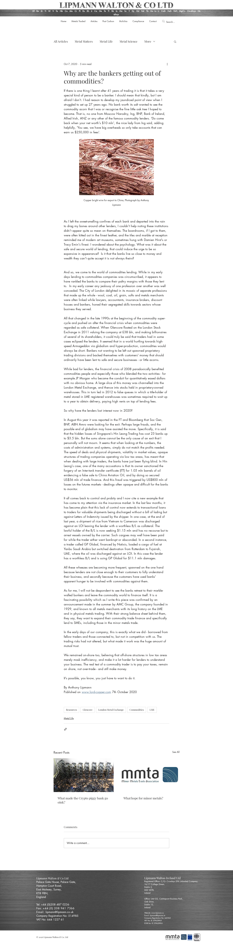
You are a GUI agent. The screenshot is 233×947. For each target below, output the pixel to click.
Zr (42, 11)
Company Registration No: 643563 (157, 918)
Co (66, 11)
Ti (45, 11)
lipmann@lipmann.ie (157, 915)
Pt (80, 11)
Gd (138, 11)
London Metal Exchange (111, 709)
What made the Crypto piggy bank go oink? (83, 800)
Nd (143, 11)
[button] (175, 41)
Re (38, 11)
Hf (33, 11)
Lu (155, 11)
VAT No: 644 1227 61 (50, 919)
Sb (112, 11)
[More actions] (167, 64)
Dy (133, 11)
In (116, 11)
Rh (88, 11)
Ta (57, 11)
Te (105, 11)
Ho (151, 11)
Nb (61, 11)
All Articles (61, 41)
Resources (71, 709)
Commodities (136, 709)
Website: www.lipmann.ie (154, 912)
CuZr (163, 11)
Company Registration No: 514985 (57, 916)
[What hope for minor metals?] (149, 775)
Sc (125, 11)
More (147, 41)
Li (159, 11)
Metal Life (106, 41)
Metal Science (128, 41)
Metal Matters (84, 41)
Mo (71, 11)
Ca (96, 11)
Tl (108, 11)
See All (175, 752)
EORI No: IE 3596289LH (153, 923)
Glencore (87, 709)
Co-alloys (192, 11)
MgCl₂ (183, 11)
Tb (148, 11)
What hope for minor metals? (143, 798)
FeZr (170, 11)
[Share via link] (65, 729)
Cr (76, 11)
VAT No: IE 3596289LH (153, 920)
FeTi (176, 11)
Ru (83, 11)
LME (152, 709)
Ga (120, 11)
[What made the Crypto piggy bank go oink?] (84, 775)
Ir (92, 11)
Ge (101, 11)
